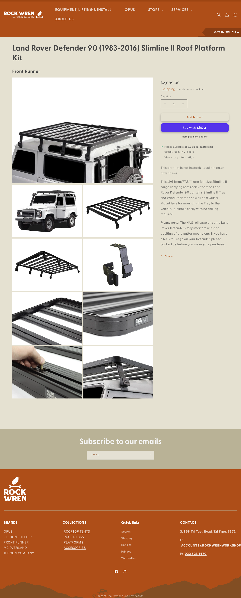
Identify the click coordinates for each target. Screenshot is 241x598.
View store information (179, 157)
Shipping (168, 89)
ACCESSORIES (75, 548)
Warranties (128, 558)
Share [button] (169, 256)
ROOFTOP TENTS (77, 532)
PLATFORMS (73, 542)
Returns (126, 545)
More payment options (195, 136)
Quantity (166, 96)
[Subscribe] (150, 455)
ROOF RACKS (74, 537)
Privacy (126, 551)
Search (126, 531)
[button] (153, 10)
